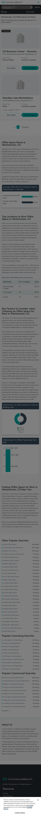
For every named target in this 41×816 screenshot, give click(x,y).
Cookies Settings (20, 812)
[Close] (38, 800)
